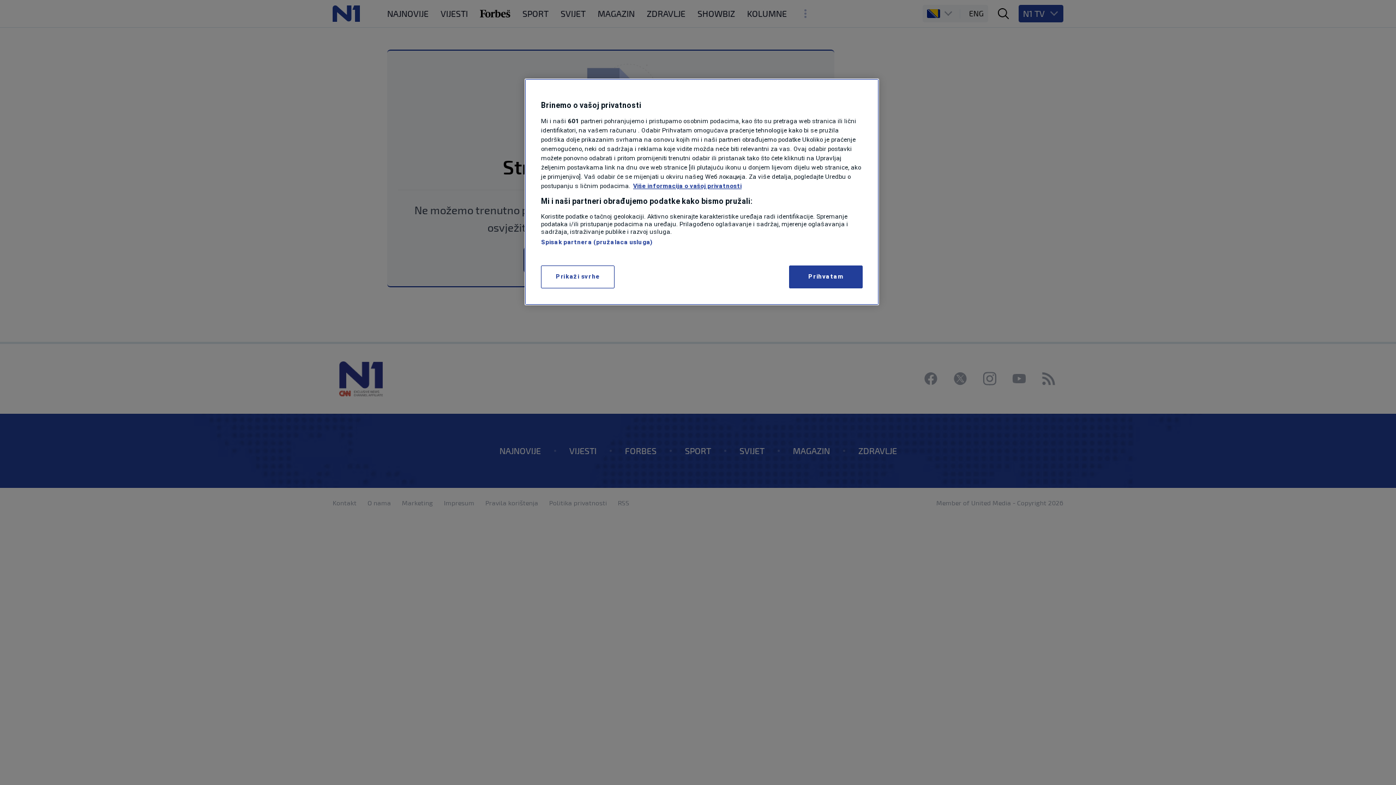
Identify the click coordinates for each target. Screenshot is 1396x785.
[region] (702, 191)
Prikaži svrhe (577, 276)
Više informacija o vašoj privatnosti (687, 186)
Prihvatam (825, 276)
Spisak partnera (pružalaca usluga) (596, 242)
